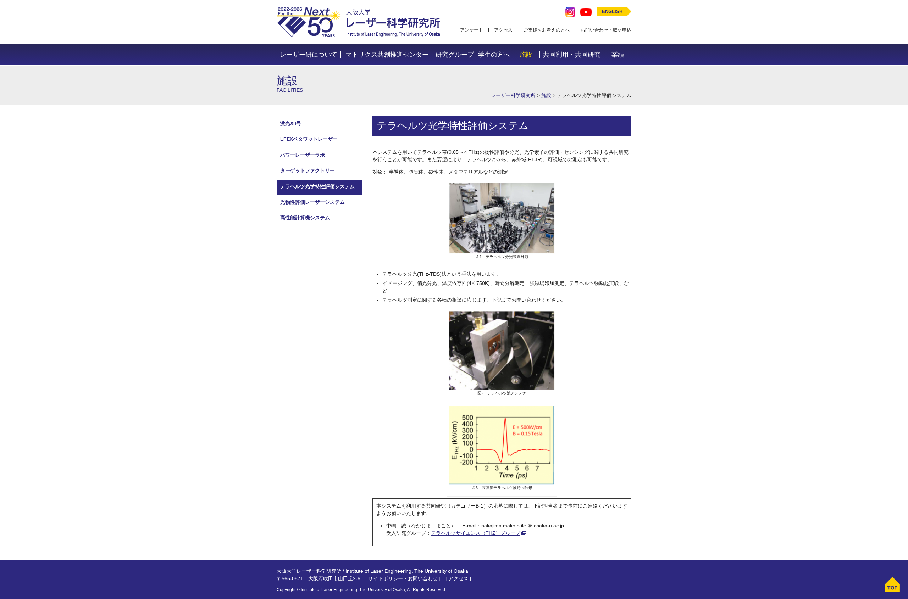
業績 (617, 54)
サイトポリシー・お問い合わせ (403, 578)
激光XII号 (290, 123)
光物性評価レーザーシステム (312, 202)
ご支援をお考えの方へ (547, 30)
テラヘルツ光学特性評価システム (317, 186)
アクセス (503, 30)
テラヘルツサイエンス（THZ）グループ (475, 533)
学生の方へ (494, 54)
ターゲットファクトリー (307, 171)
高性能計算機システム (305, 218)
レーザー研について (308, 54)
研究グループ (455, 54)
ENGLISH (612, 11)
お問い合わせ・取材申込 (606, 30)
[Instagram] (570, 11)
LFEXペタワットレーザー (309, 139)
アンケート (471, 30)
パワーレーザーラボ (302, 155)
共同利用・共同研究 (571, 54)
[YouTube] (586, 11)
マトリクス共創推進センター (386, 54)
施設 (526, 54)
